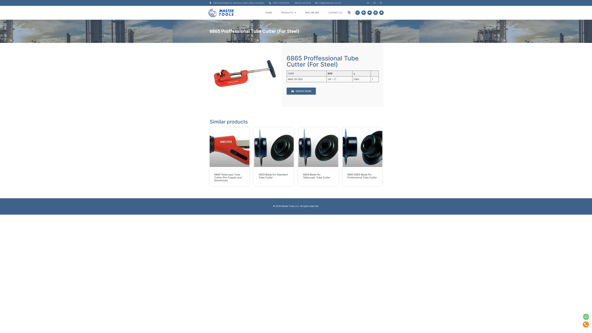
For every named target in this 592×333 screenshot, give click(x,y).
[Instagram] (357, 12)
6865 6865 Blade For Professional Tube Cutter (362, 176)
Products (287, 12)
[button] (349, 12)
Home (269, 12)
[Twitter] (369, 12)
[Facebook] (363, 12)
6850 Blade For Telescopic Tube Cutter (316, 176)
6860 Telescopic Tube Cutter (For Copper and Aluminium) (228, 177)
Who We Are (312, 12)
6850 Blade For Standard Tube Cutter (273, 176)
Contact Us (335, 12)
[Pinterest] (381, 12)
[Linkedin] (375, 12)
